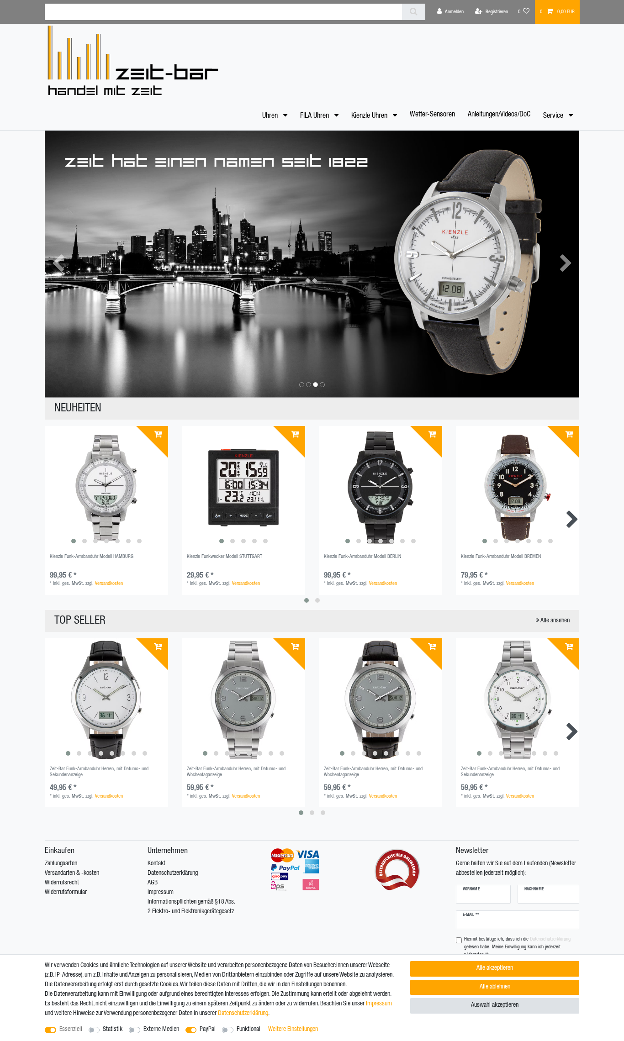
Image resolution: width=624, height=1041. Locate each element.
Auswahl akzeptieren (494, 1005)
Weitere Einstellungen (293, 1029)
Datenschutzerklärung (173, 873)
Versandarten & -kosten (72, 873)
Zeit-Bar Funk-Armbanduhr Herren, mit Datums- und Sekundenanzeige (99, 772)
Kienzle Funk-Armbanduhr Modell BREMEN (501, 556)
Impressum (161, 892)
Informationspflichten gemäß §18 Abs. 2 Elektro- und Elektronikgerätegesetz (191, 907)
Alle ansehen (554, 621)
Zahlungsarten (61, 864)
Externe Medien (161, 1029)
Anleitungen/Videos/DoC (499, 115)
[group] (106, 487)
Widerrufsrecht (62, 883)
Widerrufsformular (66, 892)
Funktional (248, 1029)
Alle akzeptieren (494, 968)
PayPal (208, 1029)
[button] (58, 264)
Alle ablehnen (495, 987)
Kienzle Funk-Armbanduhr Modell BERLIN (362, 556)
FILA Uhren (315, 116)
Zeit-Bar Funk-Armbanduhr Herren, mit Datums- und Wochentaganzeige (236, 772)
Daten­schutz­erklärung (243, 1013)
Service (554, 116)
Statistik (112, 1029)
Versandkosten (109, 583)
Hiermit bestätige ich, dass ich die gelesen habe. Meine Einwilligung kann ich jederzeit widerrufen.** (517, 947)
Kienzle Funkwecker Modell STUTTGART (224, 556)
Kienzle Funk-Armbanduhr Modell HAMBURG (91, 556)
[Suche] (413, 12)
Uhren (271, 116)
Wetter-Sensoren (432, 115)
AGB (153, 883)
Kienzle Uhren (370, 116)
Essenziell (70, 1029)
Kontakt (156, 864)
